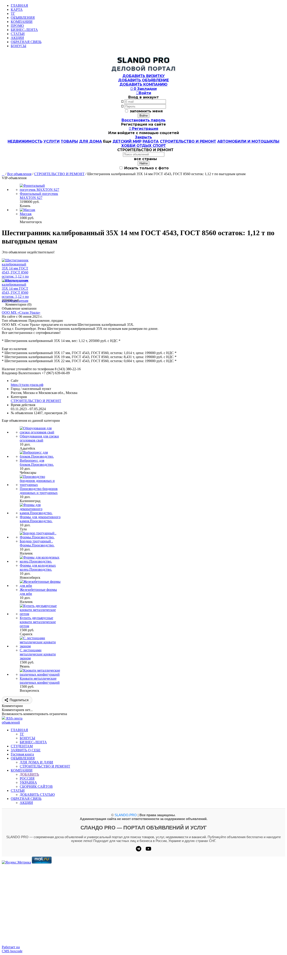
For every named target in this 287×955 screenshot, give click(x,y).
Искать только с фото (146, 168)
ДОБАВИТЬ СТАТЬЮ (37, 794)
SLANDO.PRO (126, 815)
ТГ (13, 13)
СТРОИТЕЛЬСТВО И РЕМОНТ (188, 141)
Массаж (26, 214)
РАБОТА (151, 141)
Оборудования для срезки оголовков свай (39, 438)
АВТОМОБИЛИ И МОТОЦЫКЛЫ (248, 141)
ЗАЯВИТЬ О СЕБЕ (26, 750)
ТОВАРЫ (69, 141)
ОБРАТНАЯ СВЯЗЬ (26, 42)
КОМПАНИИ (22, 22)
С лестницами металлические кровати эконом (38, 654)
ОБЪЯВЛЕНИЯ (23, 18)
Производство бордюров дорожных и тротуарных (39, 491)
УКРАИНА (28, 782)
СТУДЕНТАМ (22, 746)
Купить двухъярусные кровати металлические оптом (38, 622)
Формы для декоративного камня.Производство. (40, 519)
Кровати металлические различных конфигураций (40, 680)
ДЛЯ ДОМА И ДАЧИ (36, 762)
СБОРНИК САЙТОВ (36, 786)
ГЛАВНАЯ (19, 5)
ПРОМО (17, 26)
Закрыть (143, 137)
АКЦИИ (17, 38)
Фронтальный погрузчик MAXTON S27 (39, 196)
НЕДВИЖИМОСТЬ (25, 141)
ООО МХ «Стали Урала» (21, 312)
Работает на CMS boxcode (12, 949)
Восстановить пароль (143, 120)
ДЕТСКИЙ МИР (127, 141)
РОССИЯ (27, 778)
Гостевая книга (22, 754)
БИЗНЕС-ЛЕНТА (24, 30)
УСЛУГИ (51, 141)
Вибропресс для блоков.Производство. (37, 462)
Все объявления (19, 174)
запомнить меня (146, 111)
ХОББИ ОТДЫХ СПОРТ (143, 146)
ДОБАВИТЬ (29, 774)
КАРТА (17, 9)
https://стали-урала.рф (27, 385)
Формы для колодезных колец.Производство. (38, 567)
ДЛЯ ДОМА (90, 141)
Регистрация (143, 128)
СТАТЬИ (18, 34)
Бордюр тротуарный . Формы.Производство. (37, 543)
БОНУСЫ (18, 46)
